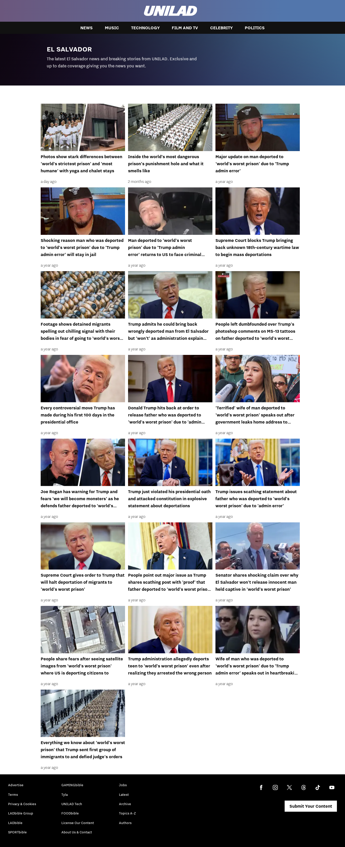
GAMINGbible (72, 785)
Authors (125, 823)
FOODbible (70, 813)
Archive (125, 804)
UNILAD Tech (71, 804)
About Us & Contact (76, 832)
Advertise (15, 785)
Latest (124, 794)
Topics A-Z (127, 813)
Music (112, 28)
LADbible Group (20, 813)
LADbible (15, 823)
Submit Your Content (310, 806)
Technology (145, 28)
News (86, 28)
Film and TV (185, 28)
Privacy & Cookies (22, 804)
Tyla (64, 794)
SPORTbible (17, 832)
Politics (255, 28)
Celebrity (221, 28)
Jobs (123, 785)
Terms (13, 794)
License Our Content (77, 823)
